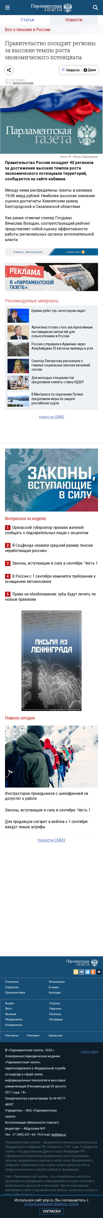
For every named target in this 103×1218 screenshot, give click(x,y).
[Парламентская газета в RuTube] (99, 971)
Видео (9, 1003)
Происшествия (15, 992)
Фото (8, 1008)
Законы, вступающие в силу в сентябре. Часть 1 (55, 563)
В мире (53, 987)
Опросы (54, 1003)
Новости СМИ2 (51, 417)
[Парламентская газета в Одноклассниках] (93, 971)
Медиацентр (13, 1019)
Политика (11, 981)
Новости (74, 20)
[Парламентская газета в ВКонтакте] (81, 971)
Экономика (57, 981)
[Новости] (71, 70)
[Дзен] (89, 70)
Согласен (51, 1211)
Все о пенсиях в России (27, 29)
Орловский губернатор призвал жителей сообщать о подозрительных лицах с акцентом (46, 530)
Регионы (55, 1014)
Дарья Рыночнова (23, 82)
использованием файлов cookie (51, 1204)
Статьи (27, 20)
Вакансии (55, 1035)
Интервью (55, 1019)
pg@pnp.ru (59, 1134)
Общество (11, 987)
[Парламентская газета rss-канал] (76, 971)
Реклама (33, 1035)
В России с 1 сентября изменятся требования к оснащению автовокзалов (50, 579)
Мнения (10, 1014)
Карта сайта (89, 1052)
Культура (55, 992)
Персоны (55, 1008)
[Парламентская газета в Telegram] (87, 971)
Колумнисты (13, 1025)
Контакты (11, 1035)
